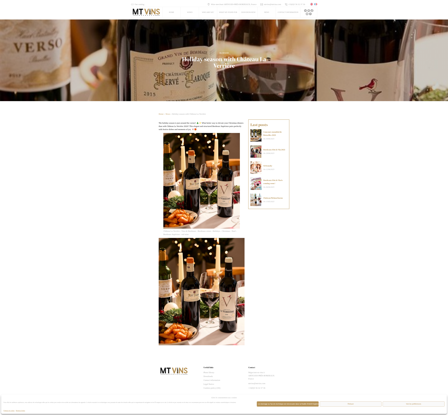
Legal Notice (208, 384)
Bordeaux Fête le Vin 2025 (274, 150)
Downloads (208, 376)
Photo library (208, 372)
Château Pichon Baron (273, 198)
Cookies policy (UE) (211, 388)
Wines (189, 12)
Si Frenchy (267, 166)
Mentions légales (20, 411)
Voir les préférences (413, 404)
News (266, 12)
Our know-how (248, 12)
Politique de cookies (9, 411)
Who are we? (208, 12)
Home (171, 12)
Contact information (288, 12)
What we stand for (228, 12)
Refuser (351, 404)
